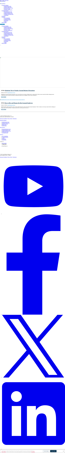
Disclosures (15, 118)
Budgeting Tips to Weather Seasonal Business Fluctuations (20, 90)
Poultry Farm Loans (5, 131)
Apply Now (6, 0)
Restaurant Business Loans (6, 129)
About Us (1, 134)
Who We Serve (2, 127)
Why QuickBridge (5, 136)
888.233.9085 (2, 0)
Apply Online (4, 144)
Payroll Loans (4, 125)
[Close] (63, 451)
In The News (4, 139)
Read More (3, 109)
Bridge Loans (4, 124)
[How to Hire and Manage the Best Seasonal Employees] (12, 99)
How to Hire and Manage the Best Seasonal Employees (19, 103)
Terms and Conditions (3, 118)
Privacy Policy (10, 118)
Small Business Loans (5, 122)
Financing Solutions (3, 120)
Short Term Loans (5, 123)
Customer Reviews (5, 137)
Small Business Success (11, 92)
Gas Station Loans (5, 132)
